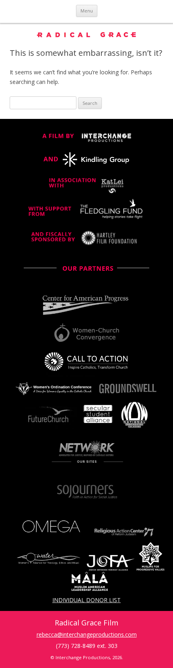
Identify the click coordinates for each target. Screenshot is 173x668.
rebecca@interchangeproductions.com (87, 634)
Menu (86, 11)
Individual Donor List (86, 600)
